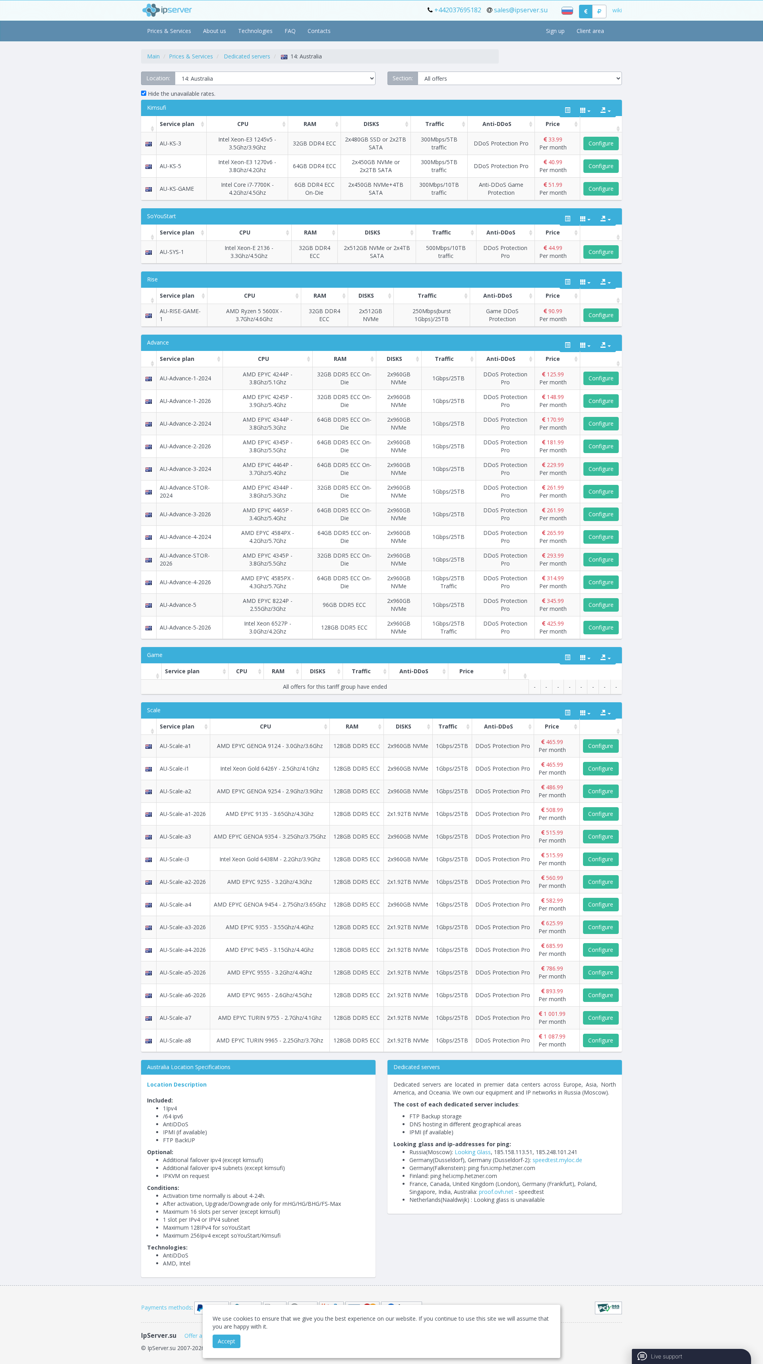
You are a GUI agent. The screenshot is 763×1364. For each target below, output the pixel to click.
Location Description (177, 1084)
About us (214, 31)
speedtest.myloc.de (557, 1160)
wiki (617, 10)
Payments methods (166, 1307)
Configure (601, 143)
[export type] (605, 110)
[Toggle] (567, 110)
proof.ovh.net (496, 1191)
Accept (226, 1341)
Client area (590, 31)
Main (153, 56)
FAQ (290, 31)
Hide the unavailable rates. (180, 93)
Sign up (555, 31)
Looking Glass (473, 1152)
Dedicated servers (247, 56)
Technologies (255, 31)
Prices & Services (169, 31)
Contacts (319, 31)
